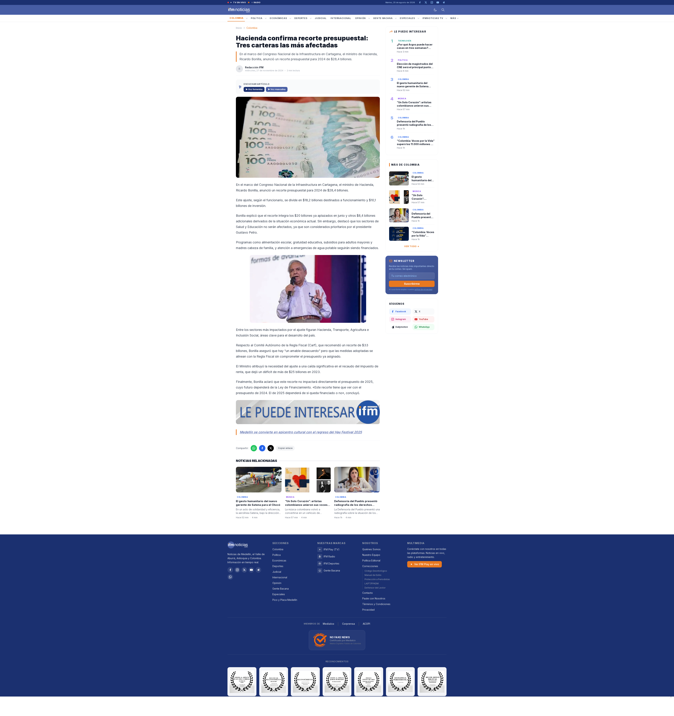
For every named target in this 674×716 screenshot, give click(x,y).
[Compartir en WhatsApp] (254, 448)
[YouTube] (251, 570)
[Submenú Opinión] (369, 18)
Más (453, 18)
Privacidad (368, 609)
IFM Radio (329, 556)
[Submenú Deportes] (311, 18)
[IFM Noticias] (237, 544)
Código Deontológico (376, 571)
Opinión (360, 18)
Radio (257, 2)
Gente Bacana (383, 18)
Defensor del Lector (375, 587)
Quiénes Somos (371, 549)
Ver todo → (411, 246)
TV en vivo (239, 2)
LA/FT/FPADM (372, 583)
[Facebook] (230, 570)
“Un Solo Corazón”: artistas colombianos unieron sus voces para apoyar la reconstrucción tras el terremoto (306, 506)
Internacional (341, 18)
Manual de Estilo (373, 575)
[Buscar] (443, 9)
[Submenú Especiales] (418, 18)
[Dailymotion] (258, 570)
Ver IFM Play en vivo (426, 564)
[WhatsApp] (230, 577)
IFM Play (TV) (331, 549)
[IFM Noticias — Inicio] (238, 10)
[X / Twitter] (244, 570)
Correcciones (370, 566)
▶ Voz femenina (254, 89)
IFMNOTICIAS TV (432, 18)
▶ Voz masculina (276, 89)
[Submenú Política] (266, 18)
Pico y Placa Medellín (284, 599)
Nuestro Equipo (371, 554)
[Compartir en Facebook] (262, 448)
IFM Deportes (331, 563)
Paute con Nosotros (373, 598)
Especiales (407, 18)
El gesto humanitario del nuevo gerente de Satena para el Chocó (258, 502)
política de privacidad (423, 289)
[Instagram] (237, 570)
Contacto (367, 592)
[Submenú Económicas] (290, 18)
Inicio (239, 27)
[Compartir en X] (270, 448)
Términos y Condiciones (376, 604)
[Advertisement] (337, 706)
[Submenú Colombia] (247, 18)
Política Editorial (371, 560)
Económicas (278, 18)
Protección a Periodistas (377, 579)
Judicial (320, 18)
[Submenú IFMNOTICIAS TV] (446, 18)
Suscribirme (412, 283)
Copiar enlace (285, 448)
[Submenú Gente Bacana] (396, 18)
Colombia (236, 18)
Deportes (300, 18)
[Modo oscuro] (435, 9)
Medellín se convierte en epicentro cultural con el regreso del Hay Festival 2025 (301, 432)
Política (256, 18)
